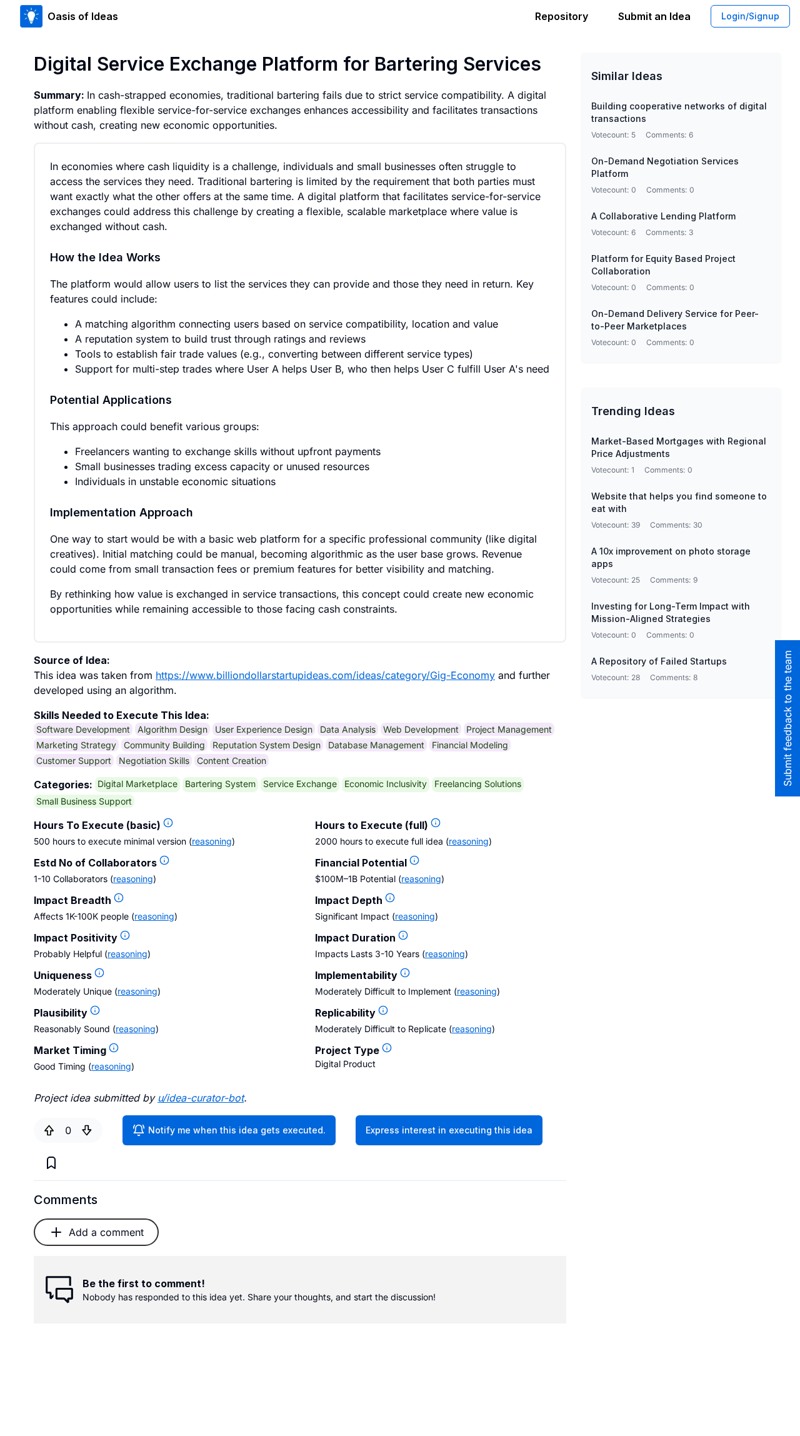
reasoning (212, 841)
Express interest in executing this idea (449, 1130)
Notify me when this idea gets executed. (237, 1130)
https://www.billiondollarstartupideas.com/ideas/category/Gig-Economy (325, 675)
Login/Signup (750, 16)
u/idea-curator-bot (201, 1098)
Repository (561, 16)
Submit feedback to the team (787, 718)
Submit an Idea (654, 16)
